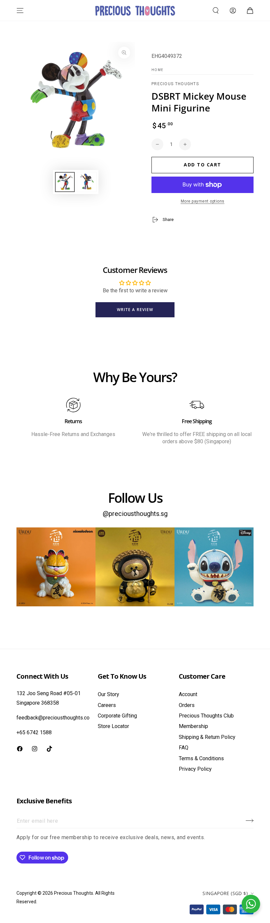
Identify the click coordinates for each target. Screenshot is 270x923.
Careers (107, 705)
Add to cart (202, 164)
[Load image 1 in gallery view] (65, 182)
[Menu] (20, 10)
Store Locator (113, 726)
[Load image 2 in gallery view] (86, 182)
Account (188, 694)
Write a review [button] (135, 309)
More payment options (203, 201)
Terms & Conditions (201, 758)
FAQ (183, 747)
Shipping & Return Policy (207, 737)
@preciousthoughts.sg (135, 514)
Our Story (108, 694)
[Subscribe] (250, 821)
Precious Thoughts (175, 84)
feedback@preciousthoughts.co (53, 718)
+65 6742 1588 (34, 732)
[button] (215, 10)
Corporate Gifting (117, 716)
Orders (187, 705)
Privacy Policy (195, 769)
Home (157, 70)
